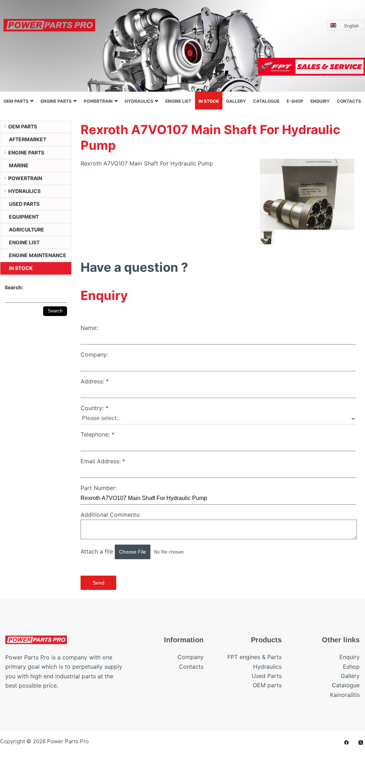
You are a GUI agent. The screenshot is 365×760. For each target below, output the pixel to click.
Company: (94, 354)
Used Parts (267, 675)
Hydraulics (139, 101)
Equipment (24, 217)
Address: (95, 381)
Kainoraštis (345, 694)
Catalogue (266, 101)
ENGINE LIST (178, 101)
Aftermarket (27, 139)
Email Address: (103, 461)
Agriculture (26, 229)
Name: (89, 327)
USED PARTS (24, 204)
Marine (19, 165)
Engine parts (56, 101)
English (351, 25)
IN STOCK (209, 101)
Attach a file (98, 551)
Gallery (236, 101)
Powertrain (98, 101)
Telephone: (97, 434)
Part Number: (99, 487)
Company (191, 656)
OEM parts (16, 101)
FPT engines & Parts (254, 656)
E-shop (295, 101)
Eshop (351, 666)
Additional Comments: (110, 514)
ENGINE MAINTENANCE (37, 255)
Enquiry (320, 101)
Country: (94, 408)
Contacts (349, 101)
